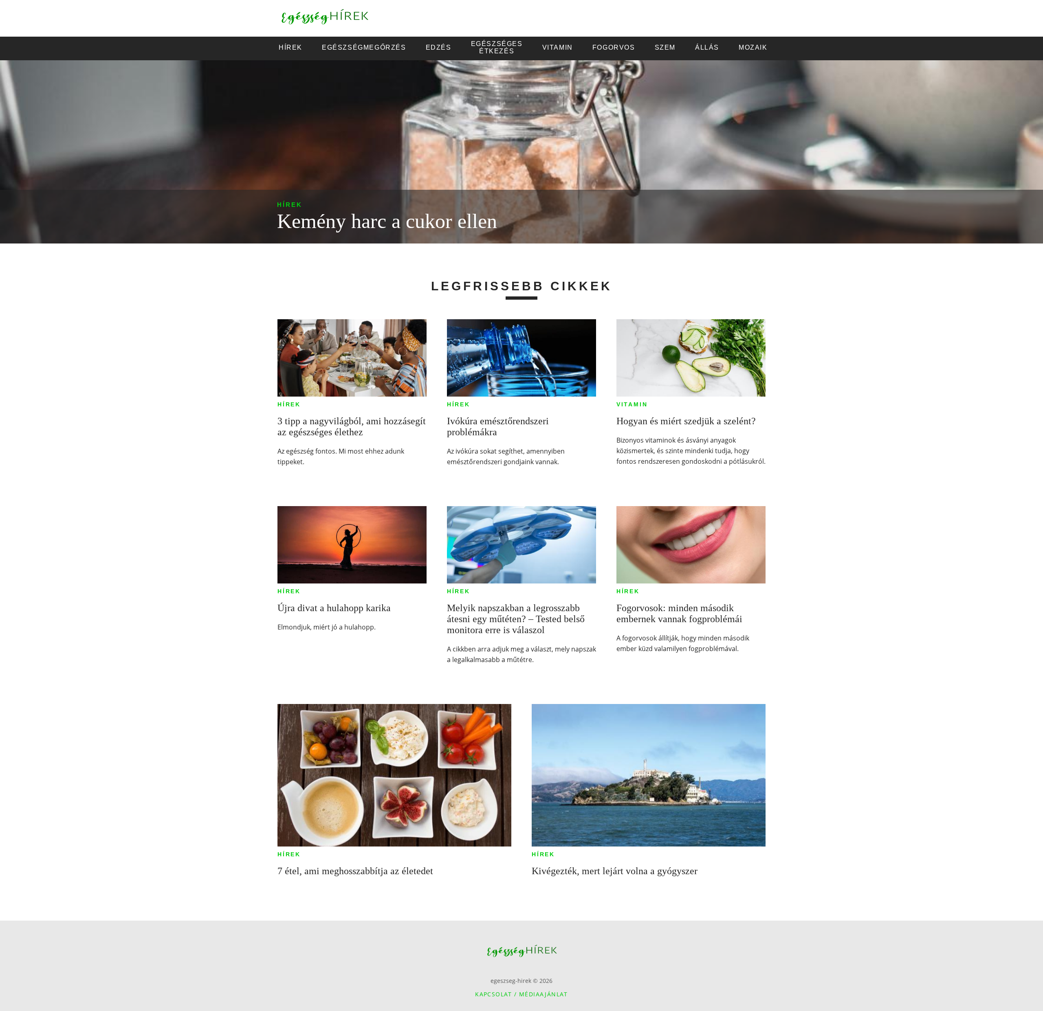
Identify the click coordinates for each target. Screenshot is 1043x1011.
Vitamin (632, 404)
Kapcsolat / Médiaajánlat (521, 994)
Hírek (289, 204)
